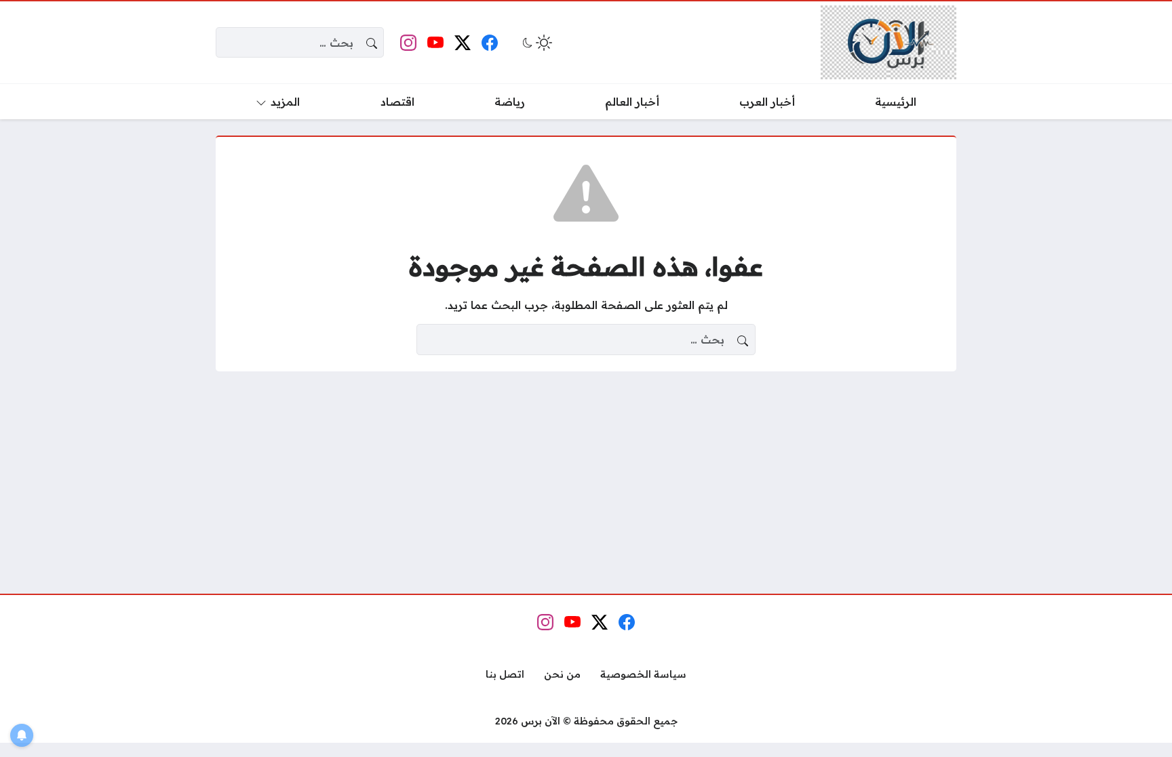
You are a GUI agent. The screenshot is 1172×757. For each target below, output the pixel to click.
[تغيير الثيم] (536, 42)
